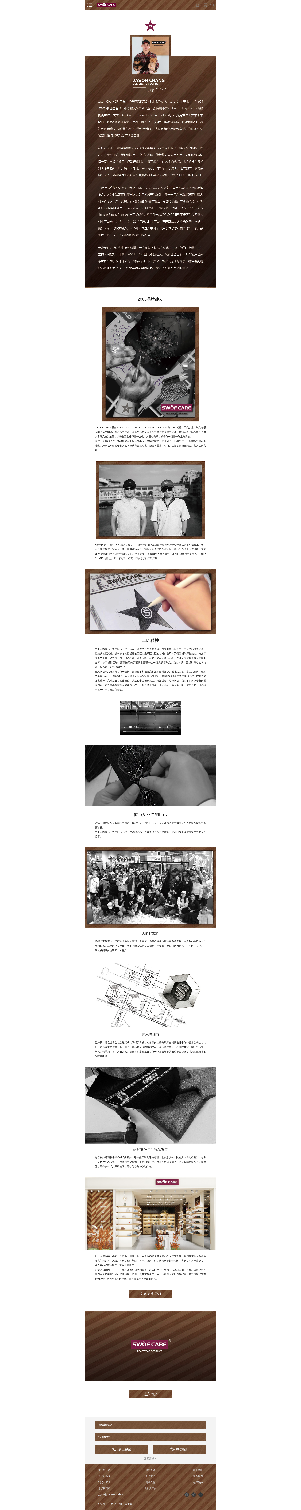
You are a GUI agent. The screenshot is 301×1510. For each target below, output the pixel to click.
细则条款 (198, 1470)
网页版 (128, 1504)
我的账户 (103, 1504)
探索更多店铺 (150, 1293)
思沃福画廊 (104, 1488)
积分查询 (150, 1476)
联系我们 (198, 1476)
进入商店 (150, 1394)
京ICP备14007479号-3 (110, 1494)
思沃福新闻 (104, 1476)
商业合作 (150, 1482)
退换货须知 (150, 1488)
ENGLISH (116, 1504)
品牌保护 (198, 1482)
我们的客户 (104, 1482)
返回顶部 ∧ (150, 1458)
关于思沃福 (104, 1470)
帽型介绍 (150, 1470)
